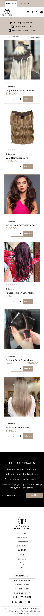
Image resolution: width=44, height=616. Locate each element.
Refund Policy (22, 589)
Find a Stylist (22, 546)
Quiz (22, 572)
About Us (22, 534)
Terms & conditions (21, 581)
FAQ (22, 555)
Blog (22, 563)
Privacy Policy (22, 585)
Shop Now (22, 538)
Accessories (22, 542)
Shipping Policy (22, 593)
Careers (22, 559)
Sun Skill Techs (22, 614)
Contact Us (22, 567)
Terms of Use (27, 488)
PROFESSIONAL (25, 4)
